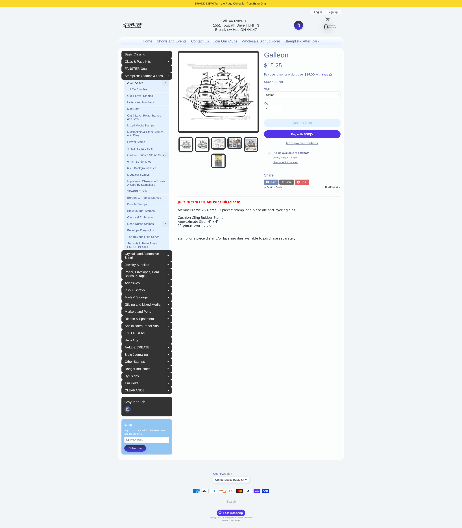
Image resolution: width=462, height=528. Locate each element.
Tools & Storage (148, 298)
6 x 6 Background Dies (141, 168)
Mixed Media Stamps (140, 125)
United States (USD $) (229, 479)
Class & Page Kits (148, 62)
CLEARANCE (148, 391)
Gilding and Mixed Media (148, 305)
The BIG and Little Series (143, 236)
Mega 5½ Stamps (138, 174)
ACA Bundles (138, 89)
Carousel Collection (140, 217)
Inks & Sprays (148, 290)
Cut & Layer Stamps (140, 95)
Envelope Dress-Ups (140, 230)
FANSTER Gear (136, 68)
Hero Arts (131, 340)
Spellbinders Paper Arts (148, 326)
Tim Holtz (148, 383)
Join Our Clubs (225, 41)
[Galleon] (185, 144)
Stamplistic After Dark (302, 41)
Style (267, 89)
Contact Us (200, 41)
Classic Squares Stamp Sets (148, 156)
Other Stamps (148, 362)
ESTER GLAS (135, 333)
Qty (266, 103)
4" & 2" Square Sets (140, 148)
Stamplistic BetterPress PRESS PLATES (142, 245)
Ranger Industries (148, 369)
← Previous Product (274, 187)
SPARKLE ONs (137, 191)
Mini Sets (133, 108)
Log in (318, 12)
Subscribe (135, 448)
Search (231, 501)
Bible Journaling (148, 355)
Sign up (333, 12)
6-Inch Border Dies (139, 161)
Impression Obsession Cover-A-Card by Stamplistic (146, 183)
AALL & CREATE (148, 348)
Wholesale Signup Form (261, 41)
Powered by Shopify (231, 521)
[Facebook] (127, 409)
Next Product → (333, 187)
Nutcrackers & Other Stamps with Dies (145, 133)
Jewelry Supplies (148, 265)
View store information (285, 162)
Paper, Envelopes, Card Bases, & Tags (148, 274)
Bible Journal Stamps (141, 210)
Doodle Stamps (137, 204)
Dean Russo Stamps (148, 224)
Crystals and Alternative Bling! (148, 256)
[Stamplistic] (132, 25)
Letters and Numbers (140, 102)
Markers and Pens (148, 312)
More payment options (302, 143)
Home (147, 41)
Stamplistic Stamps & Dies (148, 76)
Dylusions (148, 376)
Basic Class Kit (135, 54)
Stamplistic (229, 517)
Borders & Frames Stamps (144, 197)
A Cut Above (148, 83)
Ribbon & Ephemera (148, 319)
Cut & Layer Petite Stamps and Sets (144, 117)
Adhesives (148, 283)
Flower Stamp (136, 141)
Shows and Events (172, 41)
